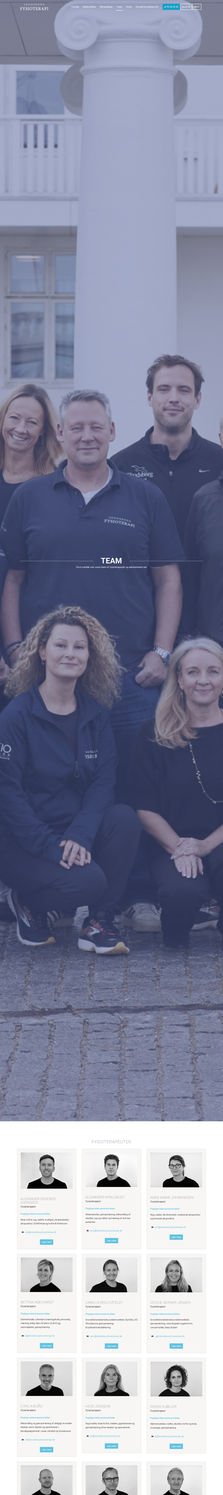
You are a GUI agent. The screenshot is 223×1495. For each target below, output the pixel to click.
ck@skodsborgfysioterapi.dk (40, 1439)
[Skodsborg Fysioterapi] (34, 6)
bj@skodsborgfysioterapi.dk (39, 1335)
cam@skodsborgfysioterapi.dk (106, 1336)
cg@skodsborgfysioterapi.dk (170, 1336)
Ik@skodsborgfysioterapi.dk (169, 1436)
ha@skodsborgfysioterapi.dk (105, 1436)
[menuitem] (75, 6)
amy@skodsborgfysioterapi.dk (106, 1230)
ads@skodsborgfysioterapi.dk (40, 1232)
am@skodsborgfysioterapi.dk (170, 1227)
